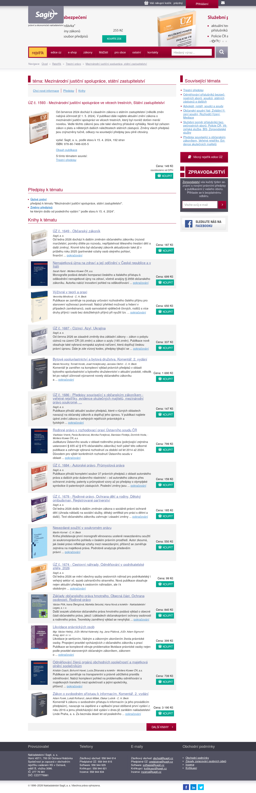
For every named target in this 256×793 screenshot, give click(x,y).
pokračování (74, 255)
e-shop (72, 52)
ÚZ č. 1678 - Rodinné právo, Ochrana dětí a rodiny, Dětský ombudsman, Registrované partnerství (97, 498)
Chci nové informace (46, 91)
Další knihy (160, 727)
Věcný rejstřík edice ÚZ (208, 157)
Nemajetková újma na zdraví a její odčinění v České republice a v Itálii (102, 264)
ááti (103, 52)
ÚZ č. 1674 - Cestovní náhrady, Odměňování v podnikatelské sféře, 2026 (98, 566)
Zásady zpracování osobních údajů (206, 761)
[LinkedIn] (193, 787)
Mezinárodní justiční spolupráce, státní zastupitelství (116, 64)
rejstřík (38, 52)
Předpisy (68, 91)
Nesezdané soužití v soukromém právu (82, 527)
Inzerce (190, 764)
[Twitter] (201, 787)
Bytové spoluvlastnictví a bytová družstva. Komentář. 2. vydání (100, 358)
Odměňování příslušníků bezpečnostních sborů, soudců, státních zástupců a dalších (204, 98)
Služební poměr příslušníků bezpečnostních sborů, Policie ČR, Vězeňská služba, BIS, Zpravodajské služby (139, 14)
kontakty (153, 52)
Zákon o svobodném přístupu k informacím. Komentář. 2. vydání (101, 693)
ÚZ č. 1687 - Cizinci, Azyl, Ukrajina (79, 327)
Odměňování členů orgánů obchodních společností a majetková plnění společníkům (100, 663)
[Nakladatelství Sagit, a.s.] (46, 23)
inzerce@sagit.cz (151, 772)
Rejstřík (56, 64)
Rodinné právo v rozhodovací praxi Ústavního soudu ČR (95, 429)
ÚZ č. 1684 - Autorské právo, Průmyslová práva (88, 465)
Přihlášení (202, 4)
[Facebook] (186, 787)
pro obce (120, 52)
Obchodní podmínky (197, 758)
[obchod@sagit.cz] (223, 3)
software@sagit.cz (153, 765)
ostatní (136, 52)
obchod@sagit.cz (163, 758)
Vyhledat (221, 52)
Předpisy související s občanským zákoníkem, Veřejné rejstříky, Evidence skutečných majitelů (204, 140)
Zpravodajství (191, 182)
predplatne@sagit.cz (161, 761)
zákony (87, 52)
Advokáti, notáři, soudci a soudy (203, 106)
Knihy (81, 91)
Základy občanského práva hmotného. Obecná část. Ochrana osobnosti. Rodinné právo (98, 597)
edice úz (56, 52)
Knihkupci (191, 768)
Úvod (45, 64)
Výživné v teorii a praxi (70, 291)
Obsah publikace (66, 150)
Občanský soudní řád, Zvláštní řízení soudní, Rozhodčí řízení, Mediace (204, 114)
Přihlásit (222, 205)
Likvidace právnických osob (73, 626)
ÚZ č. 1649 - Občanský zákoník (76, 230)
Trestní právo (73, 64)
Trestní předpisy (66, 160)
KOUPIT (167, 176)
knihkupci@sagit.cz (155, 768)
